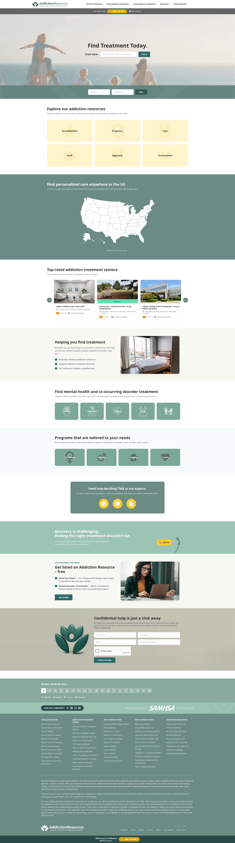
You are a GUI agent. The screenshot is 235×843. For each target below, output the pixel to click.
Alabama (47, 697)
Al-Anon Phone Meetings (176, 731)
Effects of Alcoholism (49, 739)
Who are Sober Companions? (84, 748)
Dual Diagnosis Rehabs (113, 739)
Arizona (69, 697)
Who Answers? (136, 11)
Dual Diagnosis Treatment (144, 4)
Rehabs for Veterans (112, 742)
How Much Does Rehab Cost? (147, 739)
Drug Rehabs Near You (144, 728)
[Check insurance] (131, 504)
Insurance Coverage (174, 750)
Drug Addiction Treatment (118, 4)
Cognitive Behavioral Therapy (84, 759)
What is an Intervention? (82, 740)
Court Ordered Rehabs (113, 761)
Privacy (141, 830)
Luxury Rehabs (110, 750)
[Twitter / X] (67, 708)
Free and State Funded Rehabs (116, 724)
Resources (164, 4)
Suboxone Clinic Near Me (176, 742)
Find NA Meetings (173, 735)
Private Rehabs (110, 728)
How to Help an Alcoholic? (51, 728)
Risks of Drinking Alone (50, 746)
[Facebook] (71, 708)
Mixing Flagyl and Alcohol (51, 753)
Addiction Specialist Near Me (84, 737)
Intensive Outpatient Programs (148, 756)
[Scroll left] (49, 300)
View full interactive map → (117, 250)
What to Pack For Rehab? (145, 742)
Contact (150, 830)
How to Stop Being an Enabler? (85, 755)
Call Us (166, 542)
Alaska (58, 697)
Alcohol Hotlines (47, 731)
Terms (132, 830)
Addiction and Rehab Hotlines (147, 731)
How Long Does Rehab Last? (146, 735)
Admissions (181, 830)
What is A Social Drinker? (51, 750)
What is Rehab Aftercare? (145, 767)
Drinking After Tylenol (50, 757)
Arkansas (81, 697)
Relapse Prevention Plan (176, 753)
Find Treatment (179, 4)
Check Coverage (105, 660)
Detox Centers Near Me (176, 724)
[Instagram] (75, 708)
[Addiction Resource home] (62, 828)
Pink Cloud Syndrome (81, 744)
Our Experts (169, 830)
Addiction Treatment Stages (83, 733)
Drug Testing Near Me (175, 739)
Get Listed (64, 597)
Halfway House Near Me (82, 751)
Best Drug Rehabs (142, 724)
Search (144, 54)
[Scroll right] (185, 300)
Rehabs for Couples (112, 731)
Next (141, 92)
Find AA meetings (173, 728)
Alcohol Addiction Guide (51, 735)
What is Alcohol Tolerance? (52, 742)
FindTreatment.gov (186, 708)
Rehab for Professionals (113, 735)
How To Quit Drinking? (50, 724)
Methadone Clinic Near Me (177, 746)
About (158, 830)
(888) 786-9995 (118, 11)
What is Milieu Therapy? (82, 762)
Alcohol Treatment (94, 4)
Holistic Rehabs (110, 746)
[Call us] (104, 504)
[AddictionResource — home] (50, 4)
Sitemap (124, 830)
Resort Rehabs (110, 753)
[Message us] (117, 504)
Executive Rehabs (111, 757)
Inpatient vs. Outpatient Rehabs (148, 753)
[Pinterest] (79, 708)
